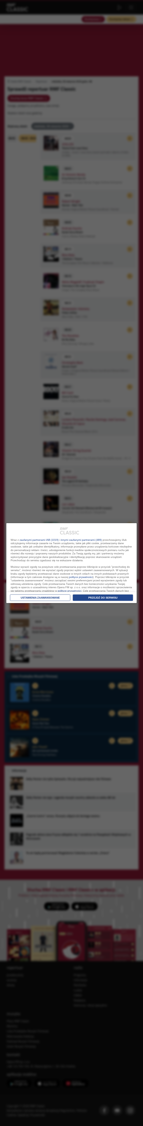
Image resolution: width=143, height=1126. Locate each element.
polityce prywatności (81, 577)
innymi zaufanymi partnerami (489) (81, 539)
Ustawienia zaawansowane (40, 597)
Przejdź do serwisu (102, 597)
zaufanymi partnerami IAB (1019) (39, 539)
